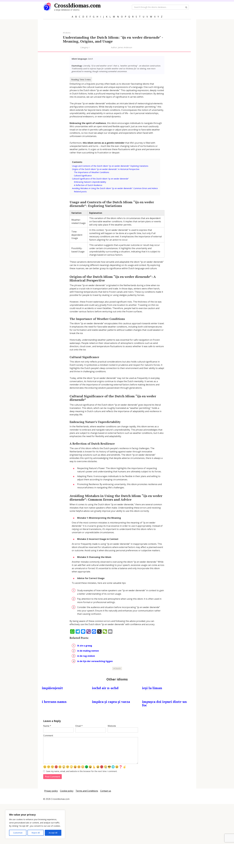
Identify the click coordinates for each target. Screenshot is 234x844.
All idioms (67, 32)
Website (112, 725)
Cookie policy (66, 790)
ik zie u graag (84, 645)
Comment (48, 735)
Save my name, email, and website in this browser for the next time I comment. (81, 771)
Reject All (36, 832)
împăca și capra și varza (111, 701)
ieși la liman (152, 688)
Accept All (53, 832)
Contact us (105, 790)
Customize (17, 832)
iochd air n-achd (105, 688)
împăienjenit (52, 688)
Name (47, 725)
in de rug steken (86, 655)
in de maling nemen (88, 650)
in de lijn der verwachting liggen (95, 661)
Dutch (118, 668)
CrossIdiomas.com (77, 5)
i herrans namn (54, 701)
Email (79, 725)
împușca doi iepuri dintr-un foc (164, 703)
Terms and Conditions (87, 790)
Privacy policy (51, 790)
